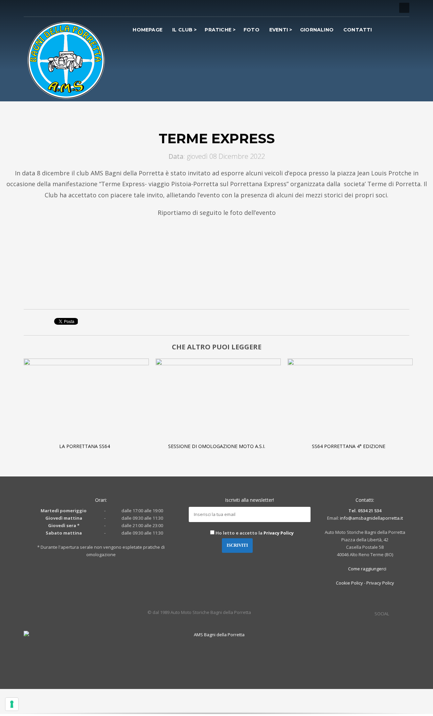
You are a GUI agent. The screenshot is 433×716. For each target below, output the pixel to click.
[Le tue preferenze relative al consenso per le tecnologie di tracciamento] (11, 704)
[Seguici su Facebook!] (394, 614)
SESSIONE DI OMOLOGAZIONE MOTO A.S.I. (216, 446)
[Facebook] (29, 8)
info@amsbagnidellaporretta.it (371, 518)
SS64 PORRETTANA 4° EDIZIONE (348, 446)
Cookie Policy (349, 583)
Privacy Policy (279, 533)
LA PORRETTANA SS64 (84, 446)
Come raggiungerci (366, 569)
